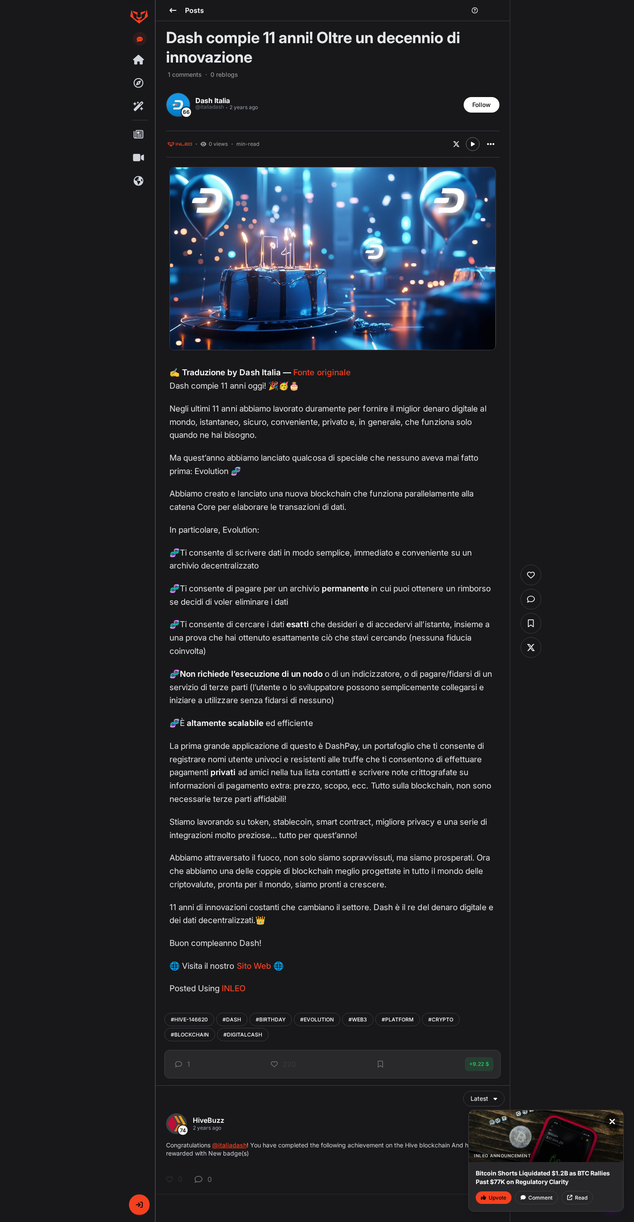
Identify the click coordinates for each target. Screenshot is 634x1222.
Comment (540, 1197)
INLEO (233, 988)
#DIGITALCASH (242, 1034)
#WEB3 (357, 1019)
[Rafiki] (139, 106)
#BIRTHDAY (271, 1019)
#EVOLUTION (317, 1019)
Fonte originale (322, 372)
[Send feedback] (140, 39)
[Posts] (139, 134)
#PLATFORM (398, 1019)
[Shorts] (139, 158)
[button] (139, 1204)
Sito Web (254, 966)
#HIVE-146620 (189, 1019)
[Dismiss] (612, 1121)
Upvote (497, 1197)
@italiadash (229, 1145)
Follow (481, 104)
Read (581, 1197)
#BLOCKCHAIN (190, 1034)
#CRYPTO (440, 1019)
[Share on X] (456, 144)
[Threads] (139, 60)
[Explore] (139, 83)
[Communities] (139, 181)
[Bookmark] (380, 1064)
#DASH (232, 1019)
